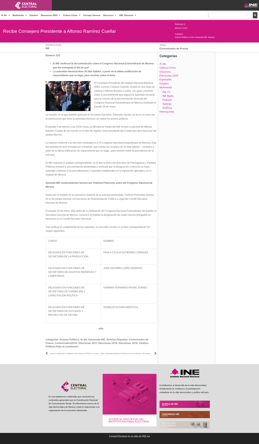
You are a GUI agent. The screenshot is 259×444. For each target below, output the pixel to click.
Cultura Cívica (70, 15)
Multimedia (18, 15)
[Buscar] (255, 15)
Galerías (167, 103)
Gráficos (167, 107)
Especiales (165, 79)
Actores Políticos (181, 37)
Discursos (108, 15)
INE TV (166, 92)
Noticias (211, 37)
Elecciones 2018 (107, 343)
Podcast (167, 99)
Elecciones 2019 (128, 343)
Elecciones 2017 (88, 343)
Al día (4, 15)
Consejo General (91, 15)
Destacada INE (201, 37)
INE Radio (168, 95)
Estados (34, 15)
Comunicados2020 (66, 343)
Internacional (166, 111)
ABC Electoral (126, 15)
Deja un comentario (67, 346)
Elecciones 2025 (49, 15)
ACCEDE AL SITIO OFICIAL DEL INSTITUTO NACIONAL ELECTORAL (129, 420)
